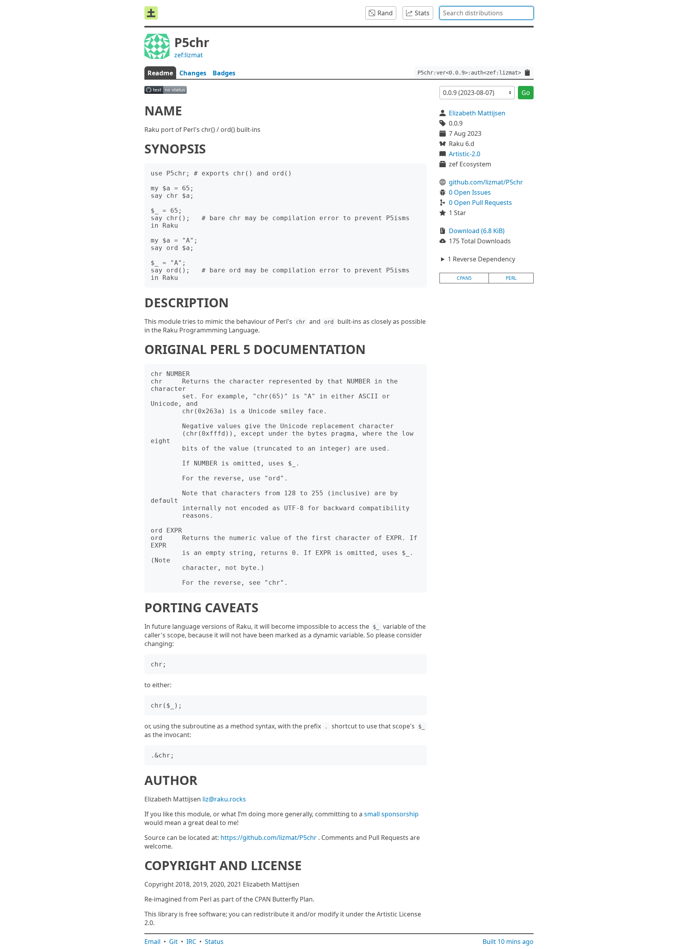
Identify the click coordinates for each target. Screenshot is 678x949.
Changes (192, 73)
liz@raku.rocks (224, 799)
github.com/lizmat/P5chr (486, 182)
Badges (224, 73)
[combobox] (486, 13)
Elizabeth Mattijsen (477, 113)
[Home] (151, 13)
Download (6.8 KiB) (477, 230)
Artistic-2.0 (464, 154)
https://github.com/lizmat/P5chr (269, 837)
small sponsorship (391, 814)
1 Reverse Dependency (481, 259)
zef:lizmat (188, 55)
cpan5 (464, 278)
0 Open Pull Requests (480, 202)
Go (525, 92)
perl (511, 278)
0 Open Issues (470, 192)
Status (214, 941)
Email (152, 941)
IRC (191, 941)
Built (508, 941)
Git (173, 941)
